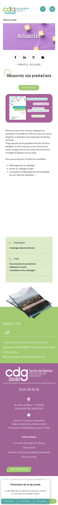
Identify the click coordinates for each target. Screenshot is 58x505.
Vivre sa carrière (29, 457)
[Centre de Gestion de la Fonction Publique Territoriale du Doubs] (16, 10)
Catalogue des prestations (22, 248)
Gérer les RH (29, 448)
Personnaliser (25, 501)
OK (8, 332)
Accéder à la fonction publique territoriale (29, 452)
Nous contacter (19, 469)
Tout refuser (9, 501)
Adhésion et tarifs (18, 267)
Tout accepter (41, 501)
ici (35, 175)
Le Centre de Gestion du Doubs (29, 443)
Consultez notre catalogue (22, 270)
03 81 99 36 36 (29, 390)
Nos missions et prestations (23, 264)
